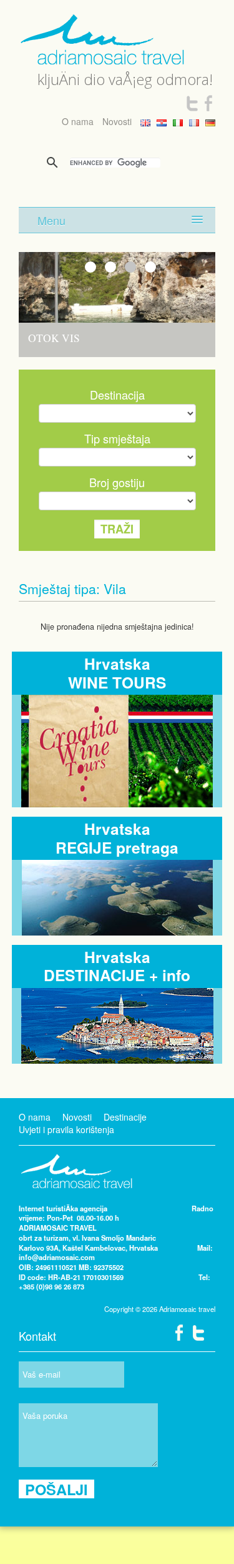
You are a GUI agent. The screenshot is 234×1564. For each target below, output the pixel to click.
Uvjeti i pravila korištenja (66, 1129)
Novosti (117, 121)
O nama (78, 121)
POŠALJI (56, 1489)
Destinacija (117, 394)
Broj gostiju (117, 482)
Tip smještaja (117, 438)
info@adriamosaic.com (57, 1257)
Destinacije (125, 1117)
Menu (51, 220)
